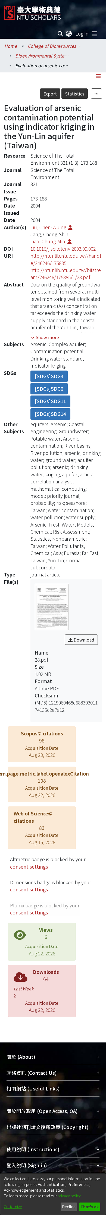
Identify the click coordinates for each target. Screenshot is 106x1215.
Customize (13, 1206)
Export (50, 93)
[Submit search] (60, 33)
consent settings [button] (29, 866)
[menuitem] (69, 33)
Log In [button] (82, 33)
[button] (44, 337)
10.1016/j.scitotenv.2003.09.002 (63, 248)
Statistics (74, 93)
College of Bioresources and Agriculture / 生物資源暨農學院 (55, 46)
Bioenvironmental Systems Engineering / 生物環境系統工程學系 (42, 55)
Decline (69, 1206)
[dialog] (53, 1194)
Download (83, 639)
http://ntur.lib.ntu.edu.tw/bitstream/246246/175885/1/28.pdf (65, 273)
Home (10, 46)
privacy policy (69, 1195)
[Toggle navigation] (94, 33)
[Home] (32, 11)
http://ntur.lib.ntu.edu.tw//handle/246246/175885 (65, 259)
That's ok (89, 1206)
